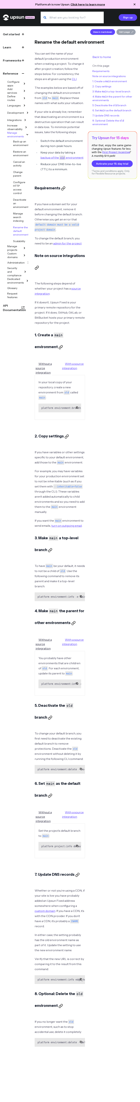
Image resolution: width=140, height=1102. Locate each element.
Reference (10, 73)
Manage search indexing (18, 217)
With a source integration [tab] (73, 366)
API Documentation (14, 308)
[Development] (27, 112)
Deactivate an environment (20, 203)
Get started (11, 34)
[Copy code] (77, 407)
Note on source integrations (109, 76)
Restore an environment (20, 153)
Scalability (19, 241)
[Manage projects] (24, 248)
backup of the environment (61, 157)
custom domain (45, 911)
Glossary (12, 288)
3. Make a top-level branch (111, 91)
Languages (14, 105)
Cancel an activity (19, 163)
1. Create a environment (109, 81)
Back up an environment (20, 143)
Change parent (18, 173)
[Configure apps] (24, 83)
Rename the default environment (20, 231)
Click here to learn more (88, 4)
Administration (16, 262)
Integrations (14, 120)
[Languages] (24, 105)
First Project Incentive (116, 152)
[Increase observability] (26, 127)
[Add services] (24, 91)
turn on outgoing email (66, 525)
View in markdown (102, 32)
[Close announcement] (134, 4)
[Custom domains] (24, 255)
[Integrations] (25, 120)
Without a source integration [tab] (44, 368)
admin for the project (67, 243)
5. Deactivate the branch (109, 105)
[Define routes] (24, 98)
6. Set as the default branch (111, 110)
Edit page (124, 32)
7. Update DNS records (105, 115)
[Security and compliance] (25, 271)
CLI (74, 79)
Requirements (100, 71)
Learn (7, 47)
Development (15, 112)
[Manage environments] (27, 134)
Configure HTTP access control (19, 188)
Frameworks (12, 60)
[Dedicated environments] (27, 280)
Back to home (101, 57)
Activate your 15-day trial (112, 163)
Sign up (128, 17)
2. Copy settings (101, 86)
